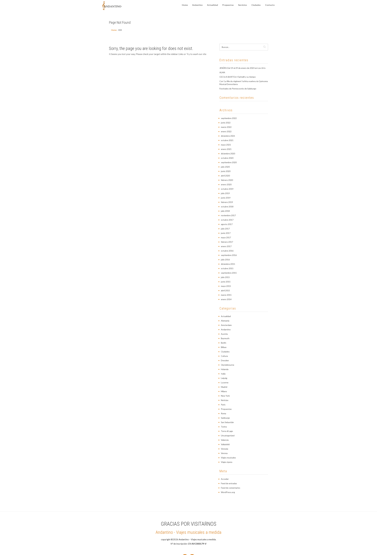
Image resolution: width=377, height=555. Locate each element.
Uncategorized (227, 435)
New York (225, 395)
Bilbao (223, 347)
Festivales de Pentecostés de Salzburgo (237, 88)
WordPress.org (228, 492)
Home (185, 5)
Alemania (225, 320)
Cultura (224, 356)
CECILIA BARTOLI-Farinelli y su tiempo (237, 77)
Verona (224, 453)
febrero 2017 (227, 242)
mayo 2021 (226, 144)
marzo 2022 (226, 127)
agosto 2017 (227, 224)
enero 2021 (226, 149)
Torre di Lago (227, 431)
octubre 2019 (227, 189)
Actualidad (212, 5)
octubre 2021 (227, 140)
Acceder (225, 479)
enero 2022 (226, 131)
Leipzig (224, 378)
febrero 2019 (227, 202)
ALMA (222, 72)
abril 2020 (225, 175)
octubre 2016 (227, 250)
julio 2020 (225, 167)
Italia (223, 373)
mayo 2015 (226, 286)
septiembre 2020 (229, 162)
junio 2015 (225, 281)
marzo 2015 (226, 295)
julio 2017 (225, 228)
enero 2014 (226, 299)
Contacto (270, 5)
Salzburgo (225, 418)
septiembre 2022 (229, 118)
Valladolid (225, 444)
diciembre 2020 (228, 153)
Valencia (225, 440)
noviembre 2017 (228, 215)
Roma (223, 413)
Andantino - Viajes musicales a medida (188, 532)
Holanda (224, 369)
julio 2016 (225, 259)
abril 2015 (225, 290)
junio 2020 (225, 171)
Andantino (197, 5)
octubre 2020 (227, 158)
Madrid (224, 387)
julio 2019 (225, 193)
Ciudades (256, 5)
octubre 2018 (227, 206)
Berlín (223, 342)
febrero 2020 (227, 180)
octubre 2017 (227, 220)
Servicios (242, 5)
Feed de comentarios (230, 488)
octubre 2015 (227, 268)
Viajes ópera (226, 462)
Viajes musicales (228, 457)
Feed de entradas (229, 483)
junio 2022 (225, 122)
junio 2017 (225, 233)
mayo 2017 (226, 237)
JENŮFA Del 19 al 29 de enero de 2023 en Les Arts (242, 68)
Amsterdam (226, 325)
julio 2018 (225, 211)
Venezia (224, 449)
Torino (224, 426)
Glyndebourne (227, 365)
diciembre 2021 (228, 136)
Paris (223, 404)
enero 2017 (226, 246)
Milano (224, 391)
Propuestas (228, 5)
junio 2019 (225, 197)
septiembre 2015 (229, 273)
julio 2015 (225, 277)
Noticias (224, 400)
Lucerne (224, 382)
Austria (224, 334)
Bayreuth (225, 338)
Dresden (225, 360)
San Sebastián (227, 422)
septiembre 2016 (229, 255)
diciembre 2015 (228, 264)
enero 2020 (226, 184)
